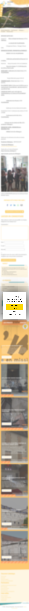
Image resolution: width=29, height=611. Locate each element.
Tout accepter (14, 305)
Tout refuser (14, 308)
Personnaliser (14, 311)
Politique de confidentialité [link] (14, 314)
